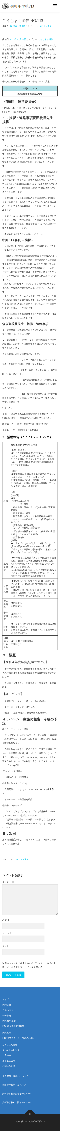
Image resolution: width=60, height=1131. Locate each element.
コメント (8, 881)
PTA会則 (6, 1015)
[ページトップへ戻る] (30, 1113)
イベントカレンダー (12, 1049)
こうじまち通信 (44, 26)
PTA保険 (6, 1032)
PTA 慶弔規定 (9, 1020)
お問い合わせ (8, 1065)
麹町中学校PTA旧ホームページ (17, 1102)
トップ (5, 999)
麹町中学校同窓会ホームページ (17, 1093)
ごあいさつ (7, 1010)
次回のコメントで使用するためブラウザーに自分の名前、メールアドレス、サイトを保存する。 (29, 965)
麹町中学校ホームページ (14, 1084)
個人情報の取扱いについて (15, 1076)
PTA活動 (6, 1004)
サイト (5, 946)
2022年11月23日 (18, 39)
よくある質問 (8, 1060)
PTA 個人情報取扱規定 (13, 1026)
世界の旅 (6, 1055)
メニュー (55, 5)
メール (7, 933)
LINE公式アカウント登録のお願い (18, 1038)
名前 (6, 920)
